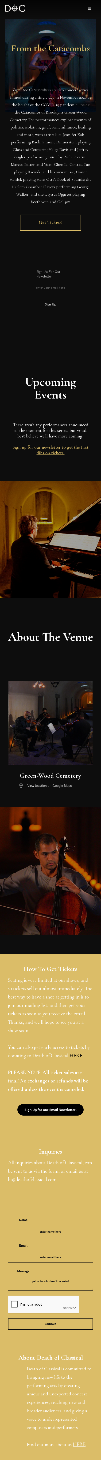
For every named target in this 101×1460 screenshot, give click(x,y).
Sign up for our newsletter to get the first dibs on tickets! (50, 450)
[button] (89, 8)
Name (23, 1220)
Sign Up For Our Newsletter (48, 274)
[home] (15, 8)
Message (23, 1271)
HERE (76, 1056)
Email (23, 1246)
